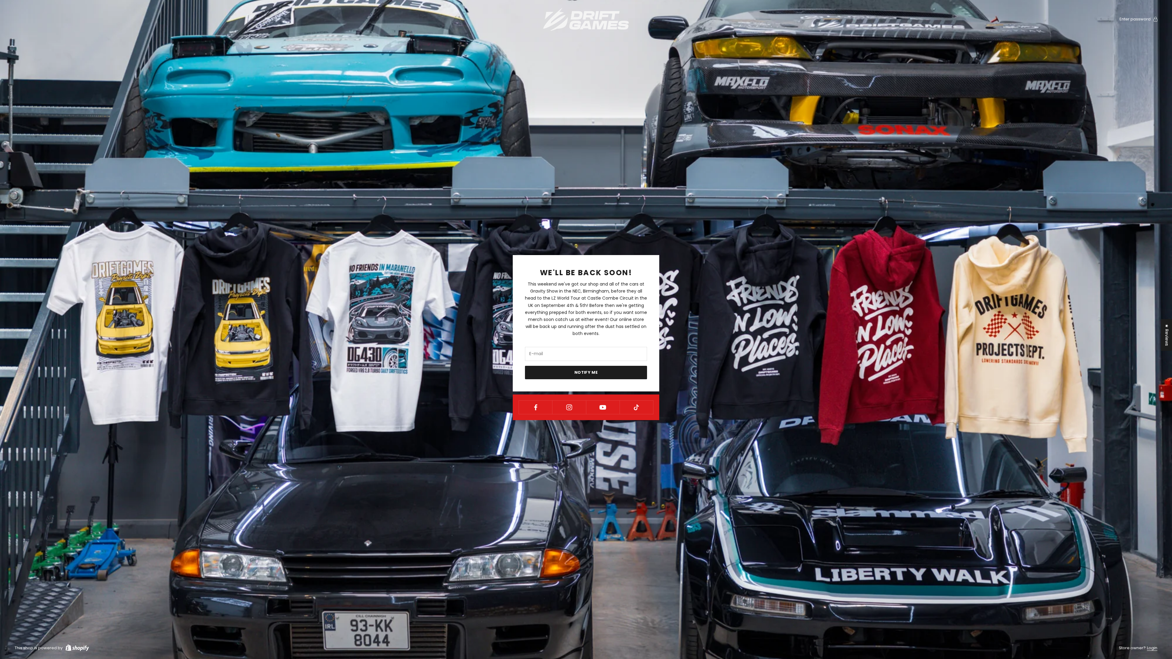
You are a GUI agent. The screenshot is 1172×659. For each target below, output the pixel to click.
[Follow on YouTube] (603, 407)
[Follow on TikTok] (636, 407)
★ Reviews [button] (1167, 335)
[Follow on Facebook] (535, 407)
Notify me (586, 372)
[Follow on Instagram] (569, 407)
